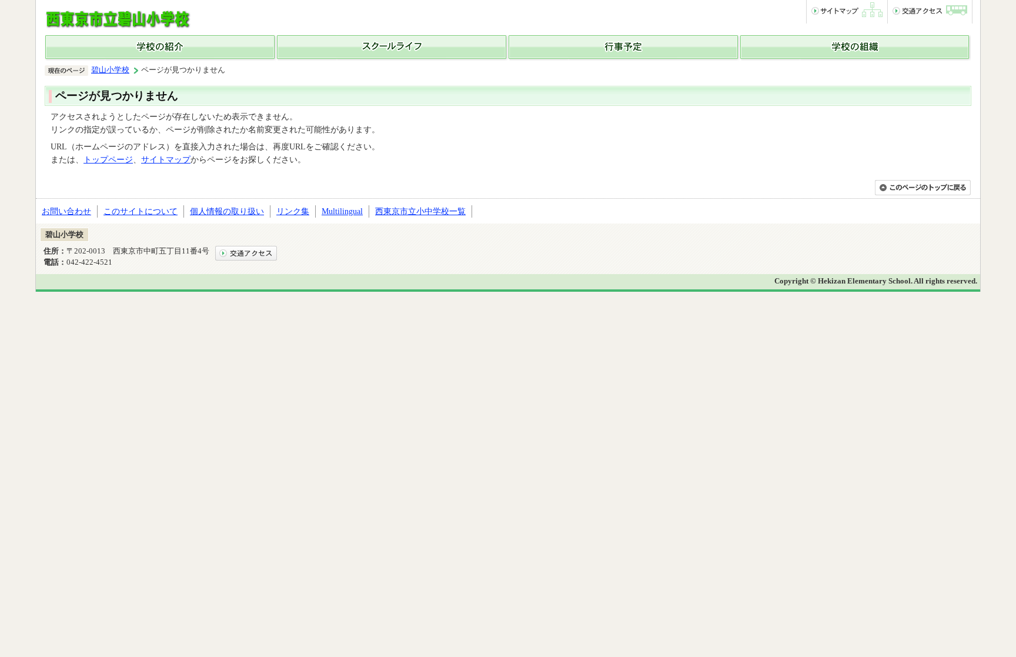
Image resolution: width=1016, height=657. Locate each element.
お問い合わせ (66, 211)
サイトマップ (165, 159)
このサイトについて (140, 211)
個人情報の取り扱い (227, 211)
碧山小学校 (110, 70)
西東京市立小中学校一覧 (420, 211)
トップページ (108, 159)
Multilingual (342, 211)
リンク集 (292, 211)
